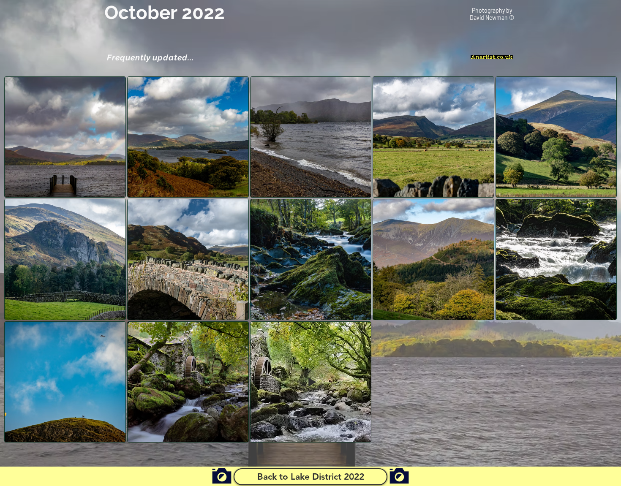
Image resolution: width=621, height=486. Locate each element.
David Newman (489, 17)
